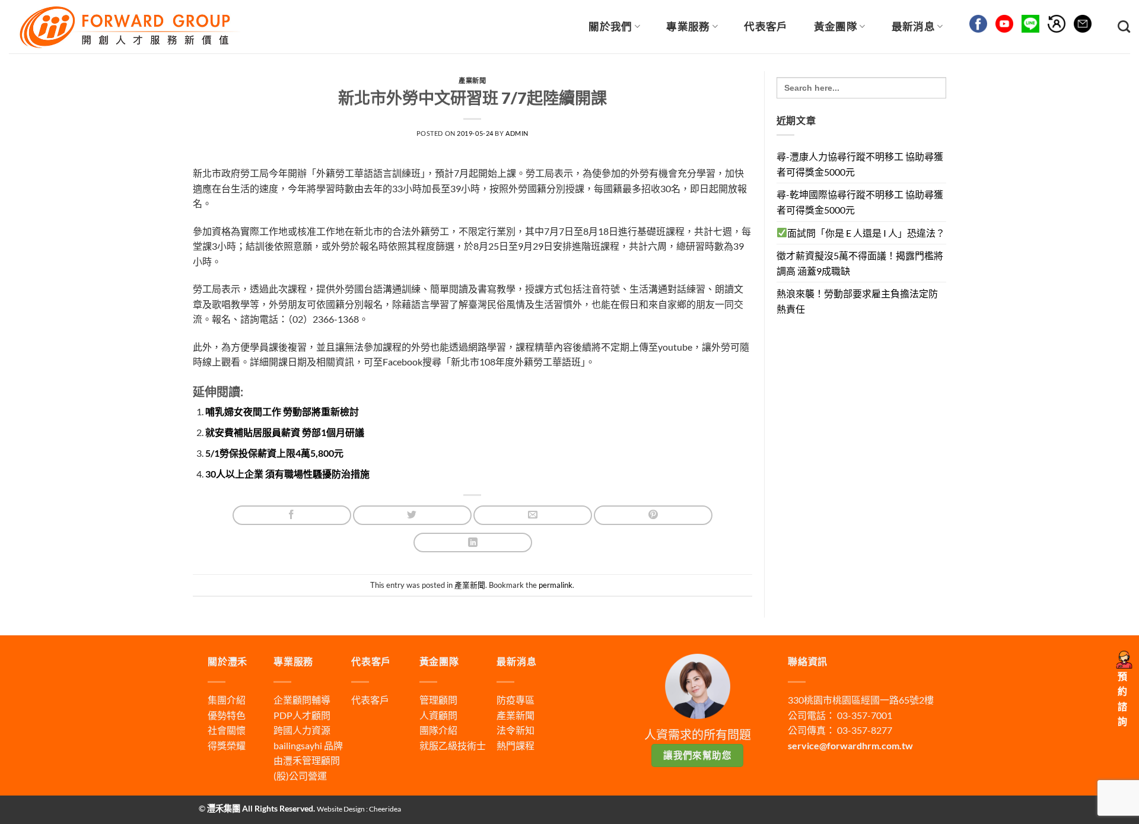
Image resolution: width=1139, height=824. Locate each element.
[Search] (1124, 26)
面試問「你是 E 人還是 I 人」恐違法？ (866, 232)
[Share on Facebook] (292, 515)
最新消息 (913, 26)
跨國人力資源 (301, 730)
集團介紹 (227, 699)
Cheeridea (385, 808)
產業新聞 (472, 80)
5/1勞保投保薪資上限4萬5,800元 (274, 453)
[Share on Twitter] (412, 515)
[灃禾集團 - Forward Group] (128, 26)
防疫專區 (515, 699)
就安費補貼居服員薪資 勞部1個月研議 (284, 432)
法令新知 (515, 730)
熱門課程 (515, 745)
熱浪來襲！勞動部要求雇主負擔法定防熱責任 (857, 301)
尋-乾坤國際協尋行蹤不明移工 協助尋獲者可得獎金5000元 (860, 202)
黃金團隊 (835, 26)
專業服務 (688, 26)
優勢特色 (227, 715)
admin (517, 133)
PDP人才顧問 (301, 715)
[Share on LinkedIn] (472, 542)
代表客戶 (765, 26)
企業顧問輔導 (301, 699)
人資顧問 (438, 715)
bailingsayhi (297, 745)
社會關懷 (227, 730)
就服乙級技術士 (452, 745)
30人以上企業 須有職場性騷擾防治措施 (287, 473)
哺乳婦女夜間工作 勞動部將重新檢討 (282, 411)
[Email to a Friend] (532, 515)
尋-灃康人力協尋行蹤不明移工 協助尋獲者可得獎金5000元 (860, 164)
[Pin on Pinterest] (653, 515)
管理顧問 (438, 699)
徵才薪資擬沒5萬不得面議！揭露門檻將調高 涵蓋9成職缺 (860, 263)
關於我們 (610, 26)
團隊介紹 (438, 730)
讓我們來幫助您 (697, 755)
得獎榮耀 (227, 745)
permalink (555, 585)
